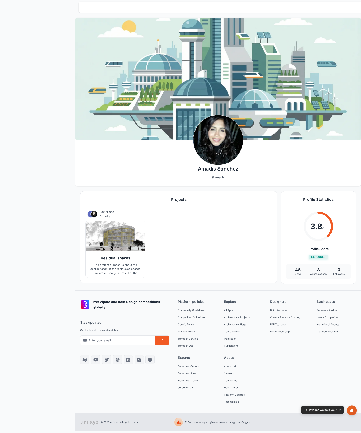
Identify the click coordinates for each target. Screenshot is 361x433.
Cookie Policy (186, 324)
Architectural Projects (237, 317)
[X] (106, 359)
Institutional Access (328, 324)
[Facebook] (150, 359)
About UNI (230, 366)
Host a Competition (328, 317)
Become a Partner (327, 310)
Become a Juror (187, 373)
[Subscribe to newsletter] (162, 340)
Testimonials (231, 401)
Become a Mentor (188, 380)
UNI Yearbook (278, 324)
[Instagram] (139, 359)
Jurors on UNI (186, 387)
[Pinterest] (117, 359)
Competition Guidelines (191, 317)
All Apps (228, 310)
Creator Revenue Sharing (285, 317)
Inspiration (230, 338)
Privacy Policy (186, 331)
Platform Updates (234, 394)
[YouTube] (95, 359)
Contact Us (230, 380)
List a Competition (327, 331)
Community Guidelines (191, 310)
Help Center (231, 387)
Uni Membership (280, 331)
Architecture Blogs (235, 324)
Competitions (232, 331)
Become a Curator (189, 366)
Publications (231, 345)
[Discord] (84, 359)
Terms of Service (188, 338)
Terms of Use (185, 345)
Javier (104, 212)
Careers (229, 373)
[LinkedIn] (128, 359)
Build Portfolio (278, 310)
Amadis (105, 216)
